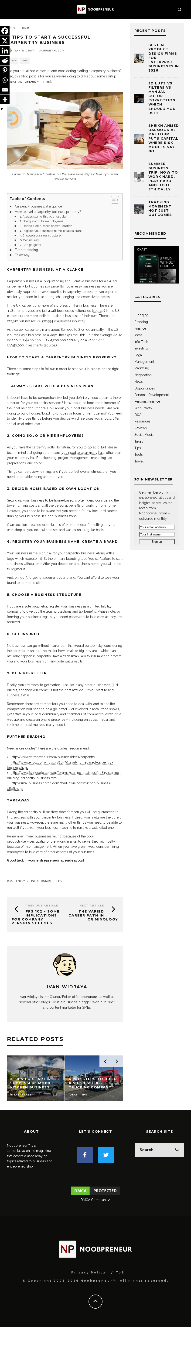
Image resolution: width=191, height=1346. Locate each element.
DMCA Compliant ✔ (95, 1200)
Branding (141, 322)
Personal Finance (147, 401)
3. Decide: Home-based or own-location (46, 226)
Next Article (92, 905)
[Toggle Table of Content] (112, 200)
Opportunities (144, 388)
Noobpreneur (86, 997)
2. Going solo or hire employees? (41, 221)
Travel (138, 461)
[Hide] (2, 109)
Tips (24, 60)
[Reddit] (5, 60)
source (98, 311)
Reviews (140, 428)
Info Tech (141, 342)
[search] (177, 1150)
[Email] (5, 90)
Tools (138, 454)
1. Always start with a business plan (44, 216)
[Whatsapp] (5, 80)
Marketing (141, 368)
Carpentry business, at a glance (38, 206)
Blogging (141, 315)
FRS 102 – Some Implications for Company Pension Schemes (36, 917)
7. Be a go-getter (30, 245)
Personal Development (151, 395)
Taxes (138, 441)
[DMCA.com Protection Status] (95, 1195)
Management (144, 362)
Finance (140, 328)
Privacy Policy (88, 1272)
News (138, 381)
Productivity (143, 408)
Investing (141, 348)
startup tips (52, 881)
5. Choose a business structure (40, 235)
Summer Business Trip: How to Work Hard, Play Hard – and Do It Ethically (163, 176)
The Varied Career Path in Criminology (93, 915)
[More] (5, 100)
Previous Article (42, 905)
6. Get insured (29, 240)
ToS (120, 1272)
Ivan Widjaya (24, 50)
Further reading (26, 250)
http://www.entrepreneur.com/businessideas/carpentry (53, 757)
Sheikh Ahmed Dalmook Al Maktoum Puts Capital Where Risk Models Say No (163, 138)
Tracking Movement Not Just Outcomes (160, 208)
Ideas (13, 60)
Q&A (137, 415)
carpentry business (24, 881)
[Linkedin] (5, 50)
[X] (5, 41)
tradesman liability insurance (84, 656)
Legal (138, 355)
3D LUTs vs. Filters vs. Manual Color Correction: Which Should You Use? (162, 98)
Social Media (143, 435)
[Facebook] (5, 31)
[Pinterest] (5, 70)
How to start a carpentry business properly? (48, 212)
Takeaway (22, 255)
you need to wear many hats (82, 453)
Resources (142, 421)
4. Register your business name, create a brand (51, 231)
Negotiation (143, 375)
